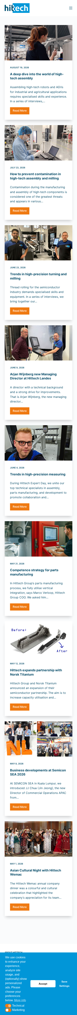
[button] (8, 1006)
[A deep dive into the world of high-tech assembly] (38, 42)
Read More (21, 111)
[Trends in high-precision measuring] (38, 443)
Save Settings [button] (64, 983)
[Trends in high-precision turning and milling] (38, 243)
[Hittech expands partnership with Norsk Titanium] (38, 639)
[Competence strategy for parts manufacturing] (38, 539)
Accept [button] (43, 983)
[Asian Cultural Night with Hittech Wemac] (38, 839)
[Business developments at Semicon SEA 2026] (38, 739)
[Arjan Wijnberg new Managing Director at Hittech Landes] (38, 343)
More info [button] (20, 1000)
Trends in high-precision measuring (37, 474)
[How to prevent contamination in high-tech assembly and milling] (38, 142)
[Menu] (70, 8)
